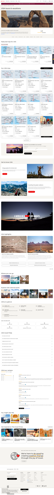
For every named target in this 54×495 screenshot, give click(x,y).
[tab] (4, 44)
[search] (38, 1)
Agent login (22, 481)
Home (2, 5)
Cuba (24, 418)
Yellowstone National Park (15, 294)
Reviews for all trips (27, 408)
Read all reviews (21, 408)
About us (28, 473)
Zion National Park (34, 294)
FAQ (34, 476)
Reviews (35, 477)
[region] (15, 491)
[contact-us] (47, 1)
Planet (41, 477)
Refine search (46, 68)
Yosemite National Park (24, 294)
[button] (51, 26)
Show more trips (26, 140)
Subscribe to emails (12, 478)
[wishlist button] (12, 71)
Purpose (42, 472)
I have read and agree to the (31, 151)
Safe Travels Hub (23, 476)
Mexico (15, 418)
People (42, 476)
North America (10, 5)
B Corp (41, 473)
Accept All (24, 489)
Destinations (5, 5)
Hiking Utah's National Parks (14, 265)
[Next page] (52, 269)
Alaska (15, 279)
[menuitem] (3, 1)
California (5, 279)
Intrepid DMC (29, 476)
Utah (24, 279)
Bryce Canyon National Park (43, 293)
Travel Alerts (22, 477)
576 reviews (44, 32)
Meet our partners (31, 191)
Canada (6, 418)
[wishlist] (43, 1)
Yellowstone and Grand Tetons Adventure (40, 265)
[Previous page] (50, 269)
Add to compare (44, 88)
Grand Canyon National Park (5, 293)
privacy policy (35, 151)
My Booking (22, 473)
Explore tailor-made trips (46, 136)
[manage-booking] (45, 1)
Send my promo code (28, 153)
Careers (28, 477)
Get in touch (35, 473)
